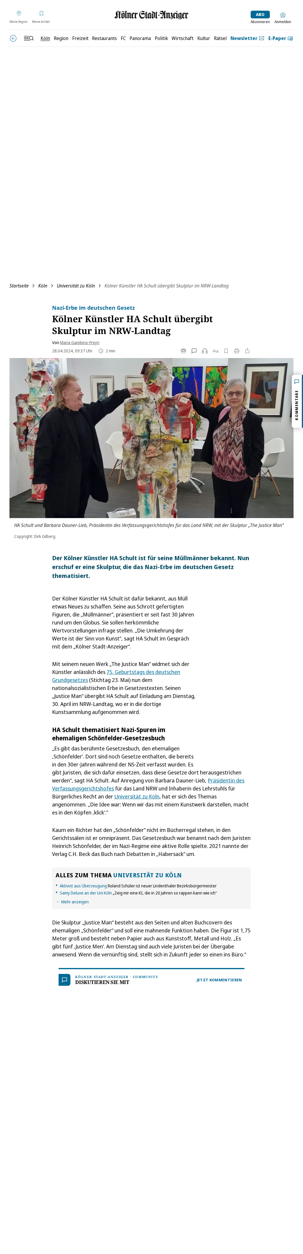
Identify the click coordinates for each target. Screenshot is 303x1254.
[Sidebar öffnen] (29, 38)
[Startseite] (151, 15)
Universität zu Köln (76, 285)
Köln (42, 285)
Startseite (19, 285)
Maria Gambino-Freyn (79, 342)
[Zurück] (13, 38)
